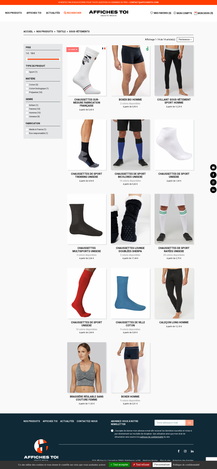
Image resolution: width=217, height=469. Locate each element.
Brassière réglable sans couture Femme (86, 398)
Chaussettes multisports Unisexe (86, 250)
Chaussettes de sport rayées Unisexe (174, 250)
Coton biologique (39, 88)
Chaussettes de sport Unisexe (174, 175)
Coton (33, 84)
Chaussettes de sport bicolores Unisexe (130, 175)
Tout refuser (142, 464)
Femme (34, 109)
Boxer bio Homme (130, 99)
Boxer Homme (130, 396)
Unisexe (34, 116)
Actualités (67, 421)
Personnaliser (162, 464)
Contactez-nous (87, 421)
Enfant (33, 105)
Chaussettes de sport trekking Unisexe (86, 175)
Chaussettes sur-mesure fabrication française (86, 102)
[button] (34, 13)
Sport (33, 72)
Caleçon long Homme (174, 322)
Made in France (37, 129)
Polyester (35, 92)
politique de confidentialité (151, 437)
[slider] (26, 59)
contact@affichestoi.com (144, 2)
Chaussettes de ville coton (130, 324)
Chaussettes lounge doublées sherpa (130, 250)
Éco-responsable (38, 133)
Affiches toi (50, 421)
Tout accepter (120, 464)
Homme (35, 112)
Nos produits (32, 421)
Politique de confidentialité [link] (186, 464)
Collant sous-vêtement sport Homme (174, 101)
